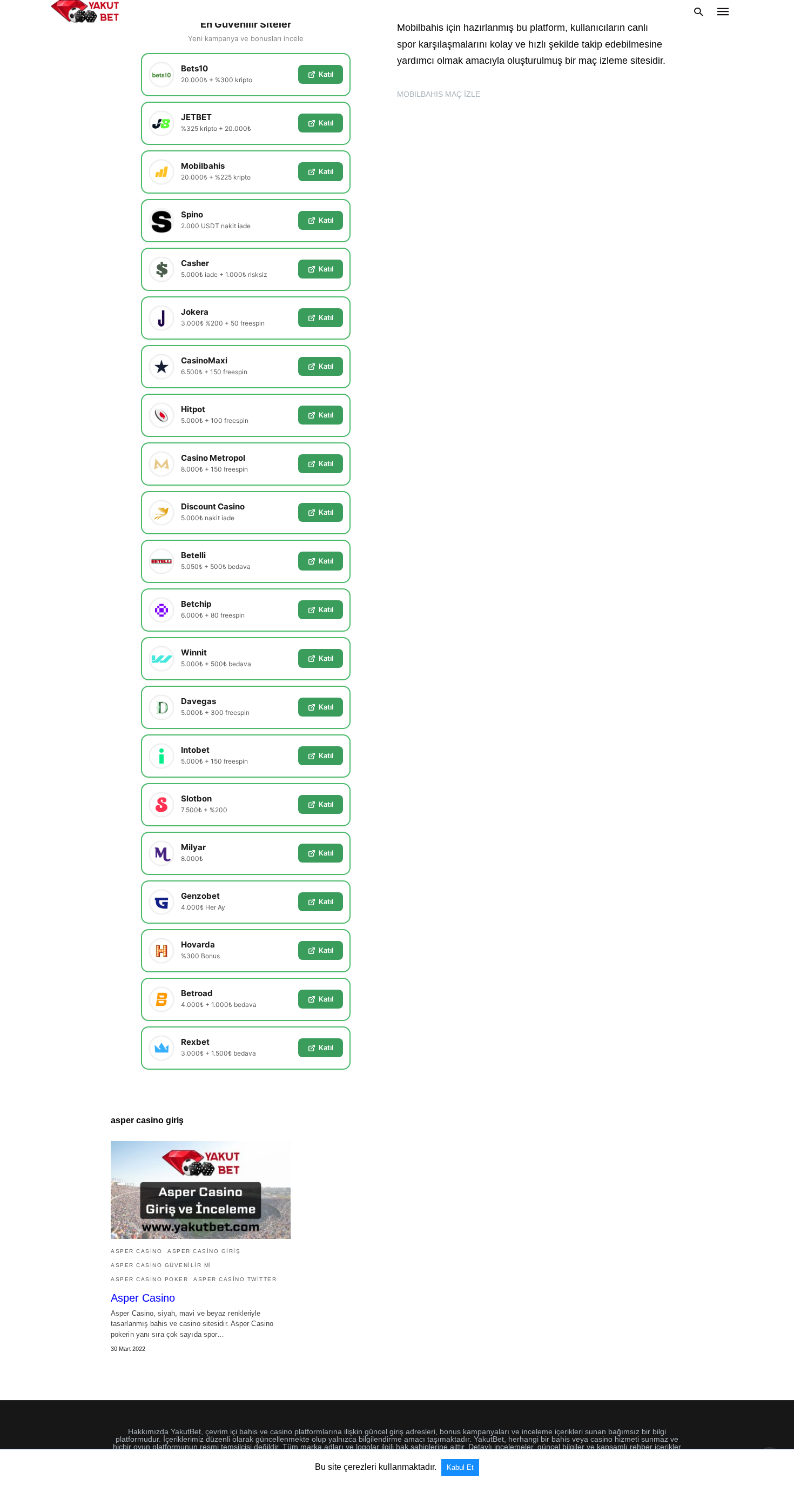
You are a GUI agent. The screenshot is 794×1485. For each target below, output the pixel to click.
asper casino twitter (235, 1279)
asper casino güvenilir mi (161, 1265)
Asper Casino (143, 1298)
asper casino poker (149, 1279)
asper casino (136, 1251)
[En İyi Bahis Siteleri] (85, 11)
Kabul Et (460, 1467)
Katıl (326, 74)
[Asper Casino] (201, 1190)
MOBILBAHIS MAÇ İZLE (438, 94)
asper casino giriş (203, 1251)
